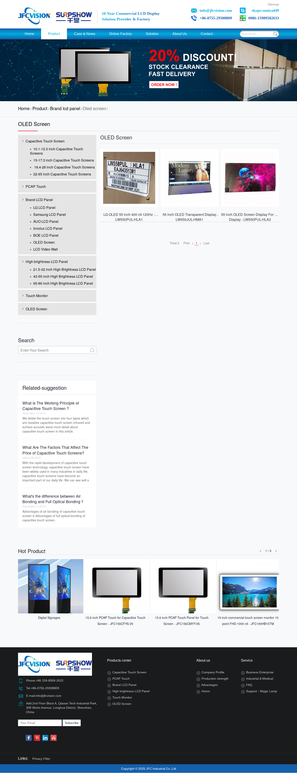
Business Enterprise (257, 672)
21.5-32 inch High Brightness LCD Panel (64, 269)
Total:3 (174, 243)
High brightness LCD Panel (47, 261)
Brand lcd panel (65, 108)
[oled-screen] (148, 70)
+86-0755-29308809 (216, 18)
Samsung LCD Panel (49, 214)
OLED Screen (44, 242)
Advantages (207, 685)
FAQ (246, 685)
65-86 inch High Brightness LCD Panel (63, 283)
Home (29, 34)
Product (54, 34)
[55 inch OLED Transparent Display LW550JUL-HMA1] (190, 178)
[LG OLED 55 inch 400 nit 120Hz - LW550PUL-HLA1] (129, 178)
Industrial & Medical (257, 678)
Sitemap (273, 4)
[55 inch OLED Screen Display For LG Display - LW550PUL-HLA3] (250, 178)
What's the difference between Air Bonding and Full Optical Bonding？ (53, 498)
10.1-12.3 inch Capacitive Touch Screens (56, 151)
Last (206, 243)
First (187, 243)
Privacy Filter (41, 758)
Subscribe (71, 723)
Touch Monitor (37, 295)
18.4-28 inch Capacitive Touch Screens (64, 167)
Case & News (84, 34)
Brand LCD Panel (39, 199)
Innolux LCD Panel (47, 228)
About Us (179, 34)
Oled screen (94, 108)
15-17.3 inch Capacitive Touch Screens (63, 160)
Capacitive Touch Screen (45, 141)
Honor (203, 691)
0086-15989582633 (263, 18)
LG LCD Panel (44, 207)
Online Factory (120, 34)
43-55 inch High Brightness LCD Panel (63, 276)
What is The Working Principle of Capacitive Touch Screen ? (50, 405)
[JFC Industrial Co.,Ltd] (55, 15)
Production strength (212, 678)
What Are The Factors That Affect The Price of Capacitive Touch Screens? (55, 450)
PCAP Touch (36, 186)
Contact (207, 34)
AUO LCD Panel (45, 221)
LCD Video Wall (45, 249)
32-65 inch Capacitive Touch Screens (62, 174)
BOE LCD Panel (45, 235)
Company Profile (210, 672)
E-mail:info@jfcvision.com (43, 695)
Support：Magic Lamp (259, 691)
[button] (260, 551)
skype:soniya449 (265, 10)
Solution (152, 34)
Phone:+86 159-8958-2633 (44, 680)
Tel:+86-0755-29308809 (42, 688)
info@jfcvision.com (216, 10)
